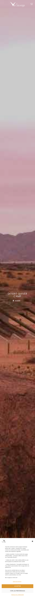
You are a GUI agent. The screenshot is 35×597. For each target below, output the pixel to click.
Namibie (17, 301)
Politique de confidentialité (17, 594)
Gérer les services (17, 581)
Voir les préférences (17, 591)
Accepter (17, 586)
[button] (32, 541)
